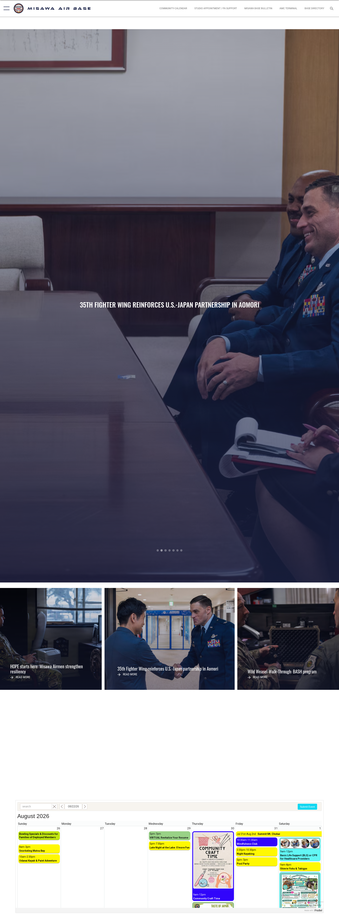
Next (305, 305)
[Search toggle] (332, 8)
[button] (5, 8)
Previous (34, 305)
